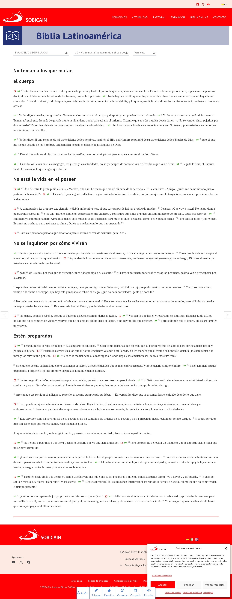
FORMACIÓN (178, 17)
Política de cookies (173, 592)
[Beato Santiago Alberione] (135, 565)
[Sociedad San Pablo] (132, 559)
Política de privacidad (192, 592)
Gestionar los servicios (162, 575)
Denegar (189, 584)
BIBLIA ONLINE (199, 17)
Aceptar (162, 584)
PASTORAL (159, 17)
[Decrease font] (86, 593)
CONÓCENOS (119, 17)
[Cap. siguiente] (227, 315)
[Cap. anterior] (4, 315)
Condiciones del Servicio (126, 580)
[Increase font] (80, 593)
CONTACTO (219, 17)
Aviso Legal (208, 592)
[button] (225, 548)
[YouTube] (208, 4)
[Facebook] (197, 4)
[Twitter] (203, 4)
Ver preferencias (215, 584)
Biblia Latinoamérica (79, 36)
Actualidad (140, 17)
